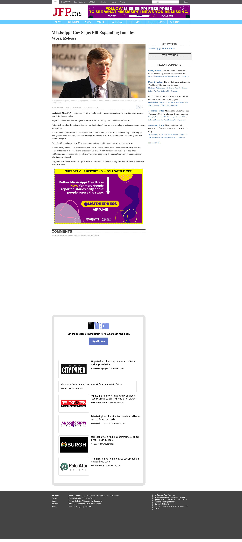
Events (92, 495)
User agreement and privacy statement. (170, 497)
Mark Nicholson (155, 82)
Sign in (186, 2)
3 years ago (185, 76)
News (58, 22)
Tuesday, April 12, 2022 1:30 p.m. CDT (85, 107)
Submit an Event (88, 498)
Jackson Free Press (69, 11)
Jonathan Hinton (156, 111)
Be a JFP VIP (65, 2)
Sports (175, 22)
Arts (88, 22)
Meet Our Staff (73, 507)
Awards (122, 2)
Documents (98, 501)
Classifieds (81, 504)
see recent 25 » (154, 142)
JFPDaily (92, 2)
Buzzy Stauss (154, 70)
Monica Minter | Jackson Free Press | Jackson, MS (164, 76)
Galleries (78, 501)
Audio (90, 501)
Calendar (117, 22)
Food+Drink (156, 22)
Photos (71, 501)
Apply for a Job (85, 507)
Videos (85, 501)
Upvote (138, 107)
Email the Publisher (93, 504)
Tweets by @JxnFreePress (161, 48)
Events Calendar (74, 498)
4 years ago (174, 105)
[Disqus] (99, 276)
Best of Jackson (79, 2)
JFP (55, 2)
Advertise (103, 2)
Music (101, 22)
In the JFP (72, 504)
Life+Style (135, 22)
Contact (113, 2)
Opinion (73, 22)
